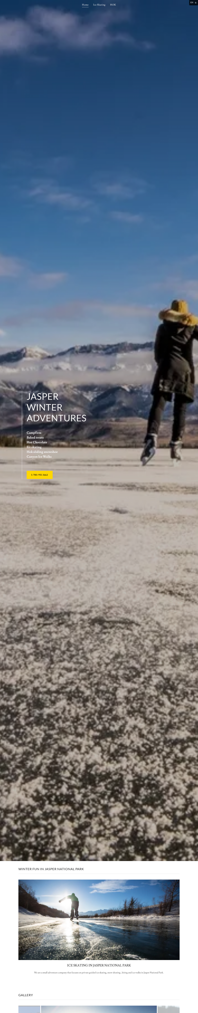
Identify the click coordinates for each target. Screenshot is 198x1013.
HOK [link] (113, 4)
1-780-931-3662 (39, 474)
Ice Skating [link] (99, 4)
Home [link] (85, 4)
